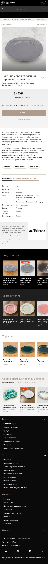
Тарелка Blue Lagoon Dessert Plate (10, 361)
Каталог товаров (9, 424)
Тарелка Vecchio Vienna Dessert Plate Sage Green (27, 321)
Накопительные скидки (12, 474)
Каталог (5, 419)
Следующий (41, 24)
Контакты (6, 494)
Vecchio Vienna (11, 296)
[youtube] (18, 551)
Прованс (7, 167)
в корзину (24, 113)
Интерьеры (7, 445)
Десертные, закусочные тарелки (25, 382)
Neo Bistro (34, 167)
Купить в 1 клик (24, 120)
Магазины (24, 3)
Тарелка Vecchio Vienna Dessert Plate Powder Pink (10, 321)
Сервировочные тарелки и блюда (23, 379)
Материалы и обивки (11, 441)
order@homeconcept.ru (11, 545)
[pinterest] (30, 551)
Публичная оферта (10, 484)
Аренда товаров (9, 477)
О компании (8, 503)
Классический (20, 167)
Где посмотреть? (37, 105)
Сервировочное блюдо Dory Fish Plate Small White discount (27, 407)
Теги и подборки (10, 438)
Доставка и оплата (10, 463)
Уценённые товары (10, 427)
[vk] (6, 551)
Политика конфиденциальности (15, 488)
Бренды (6, 431)
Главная (6, 20)
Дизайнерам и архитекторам (14, 506)
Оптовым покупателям (12, 513)
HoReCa (6, 517)
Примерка (7, 460)
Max (14, 542)
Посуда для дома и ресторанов (22, 20)
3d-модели (7, 510)
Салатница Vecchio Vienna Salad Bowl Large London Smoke (10, 280)
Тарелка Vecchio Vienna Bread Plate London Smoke (26, 280)
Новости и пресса (10, 481)
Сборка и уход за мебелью (14, 467)
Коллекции (7, 434)
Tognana (19, 85)
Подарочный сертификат (13, 448)
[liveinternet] (42, 551)
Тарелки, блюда (40, 20)
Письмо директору (10, 520)
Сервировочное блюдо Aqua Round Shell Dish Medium (9, 407)
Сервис (5, 455)
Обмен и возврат (10, 470)
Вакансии (7, 524)
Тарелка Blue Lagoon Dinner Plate (27, 361)
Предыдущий (7, 24)
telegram (5, 542)
